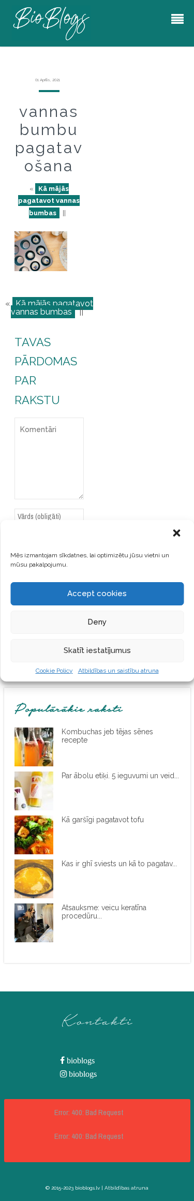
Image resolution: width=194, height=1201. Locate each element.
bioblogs (80, 1060)
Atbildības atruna (126, 1188)
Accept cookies (97, 593)
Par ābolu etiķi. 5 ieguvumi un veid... (120, 776)
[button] (177, 534)
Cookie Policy (54, 671)
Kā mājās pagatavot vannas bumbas (49, 201)
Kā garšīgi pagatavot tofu (103, 820)
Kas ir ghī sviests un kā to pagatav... (119, 863)
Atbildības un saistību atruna (118, 671)
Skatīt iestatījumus (97, 650)
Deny (97, 622)
